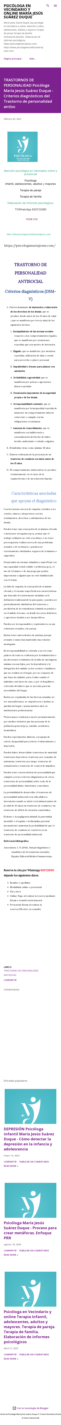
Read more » (11, 1165)
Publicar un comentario (34, 1161)
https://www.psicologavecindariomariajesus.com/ (29, 234)
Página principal (12, 58)
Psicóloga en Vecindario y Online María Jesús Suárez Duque (23, 11)
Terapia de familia (30, 196)
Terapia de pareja (30, 190)
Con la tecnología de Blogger (32, 1408)
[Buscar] (48, 6)
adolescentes (23, 183)
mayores (50, 183)
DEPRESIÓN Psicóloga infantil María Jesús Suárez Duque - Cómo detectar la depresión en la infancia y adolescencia (29, 1139)
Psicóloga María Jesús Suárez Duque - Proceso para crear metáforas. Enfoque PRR (30, 1230)
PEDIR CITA (32, 219)
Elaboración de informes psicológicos (30, 203)
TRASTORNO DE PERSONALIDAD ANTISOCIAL (21, 972)
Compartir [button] (10, 980)
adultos (37, 183)
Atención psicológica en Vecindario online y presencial (30, 172)
